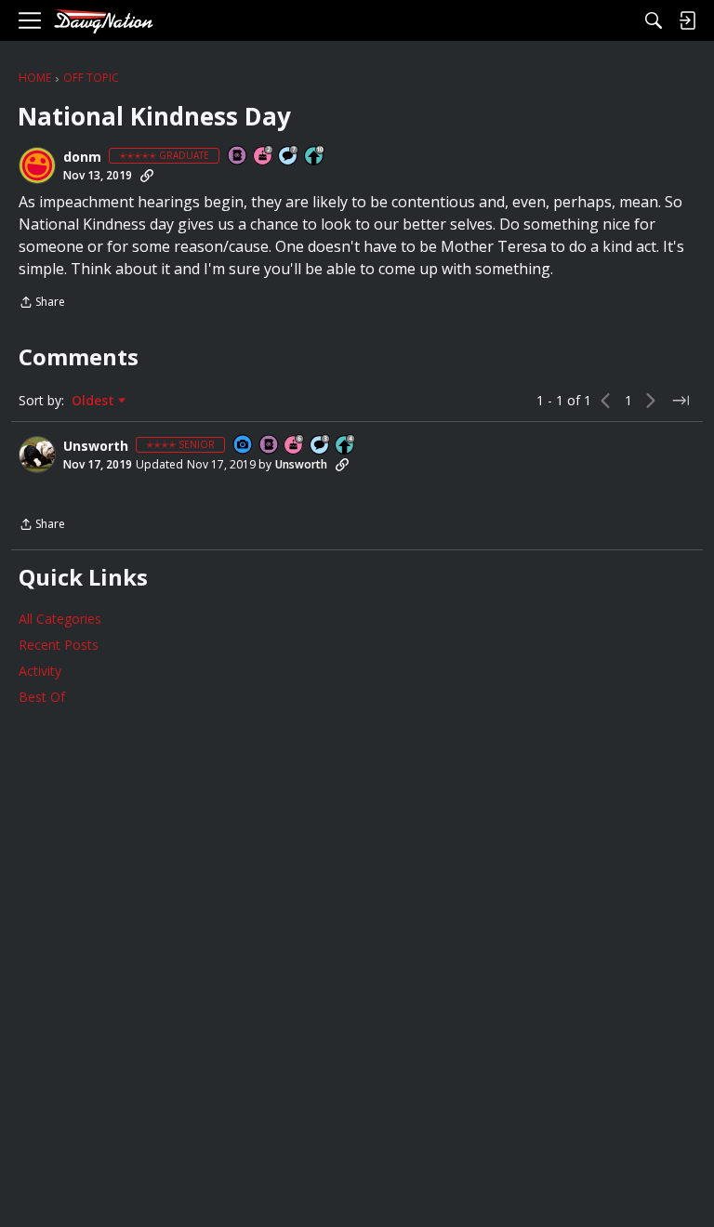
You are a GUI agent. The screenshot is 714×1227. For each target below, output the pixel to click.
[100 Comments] (321, 446)
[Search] (653, 20)
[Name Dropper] (238, 156)
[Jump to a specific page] (680, 401)
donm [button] (82, 157)
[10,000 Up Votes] (315, 156)
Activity (40, 670)
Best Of (42, 697)
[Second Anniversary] (264, 156)
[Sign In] (687, 20)
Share (42, 303)
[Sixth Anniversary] (295, 446)
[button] (37, 165)
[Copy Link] (147, 175)
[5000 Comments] (289, 156)
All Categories (60, 618)
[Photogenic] (243, 446)
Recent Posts (59, 644)
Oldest (95, 400)
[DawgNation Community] (103, 21)
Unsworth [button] (95, 446)
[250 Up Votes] (346, 446)
